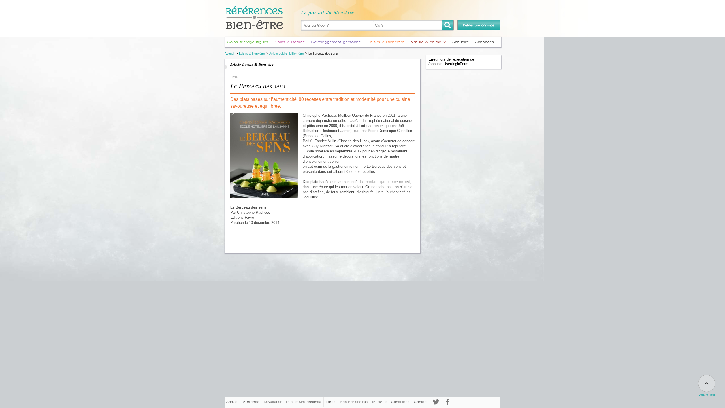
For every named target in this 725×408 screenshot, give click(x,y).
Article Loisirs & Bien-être (286, 53)
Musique (379, 401)
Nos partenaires (354, 401)
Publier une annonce (303, 401)
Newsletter (273, 401)
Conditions (400, 401)
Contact (421, 401)
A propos (251, 401)
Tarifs (331, 401)
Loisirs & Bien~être (252, 53)
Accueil (229, 53)
